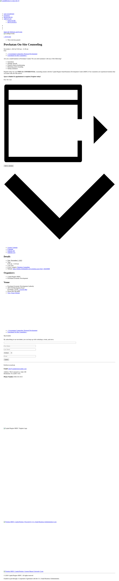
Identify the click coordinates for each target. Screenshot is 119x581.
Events (7, 15)
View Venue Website (13, 293)
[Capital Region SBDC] (59, 6)
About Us (7, 19)
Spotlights (12, 22)
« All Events (7, 37)
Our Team (11, 20)
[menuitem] (61, 14)
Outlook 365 (11, 251)
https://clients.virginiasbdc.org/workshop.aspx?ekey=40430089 (31, 269)
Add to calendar (8, 166)
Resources (8, 17)
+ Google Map (22, 289)
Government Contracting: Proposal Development (22, 54)
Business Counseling (23, 267)
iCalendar (10, 249)
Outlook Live (11, 252)
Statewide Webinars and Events (13, 32)
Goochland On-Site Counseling (17, 55)
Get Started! (9, 14)
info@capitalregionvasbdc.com (17, 369)
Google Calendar (12, 247)
